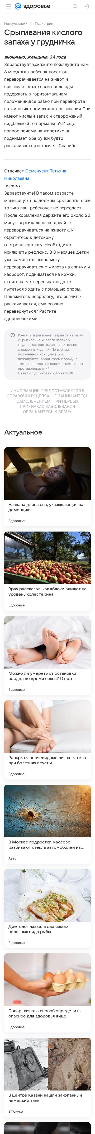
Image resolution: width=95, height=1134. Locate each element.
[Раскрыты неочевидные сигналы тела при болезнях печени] (47, 739)
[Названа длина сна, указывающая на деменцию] (47, 486)
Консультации (15, 23)
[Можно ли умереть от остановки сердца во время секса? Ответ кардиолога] (47, 655)
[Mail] (18, 6)
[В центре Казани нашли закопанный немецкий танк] (47, 1077)
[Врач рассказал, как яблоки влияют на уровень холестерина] (47, 571)
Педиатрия (44, 23)
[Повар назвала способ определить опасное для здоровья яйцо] (47, 992)
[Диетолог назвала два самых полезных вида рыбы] (47, 908)
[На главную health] (35, 6)
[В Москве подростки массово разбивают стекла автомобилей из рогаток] (47, 824)
